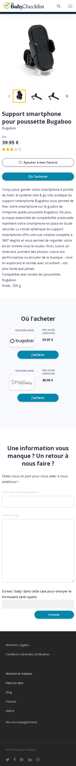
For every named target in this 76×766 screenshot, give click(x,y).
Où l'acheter (38, 176)
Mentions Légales (17, 645)
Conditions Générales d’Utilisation (27, 654)
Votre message (10, 515)
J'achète (38, 354)
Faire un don (14, 683)
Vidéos (10, 711)
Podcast (11, 701)
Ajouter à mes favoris (41, 162)
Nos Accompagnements (21, 722)
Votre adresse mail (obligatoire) (20, 492)
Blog (9, 692)
